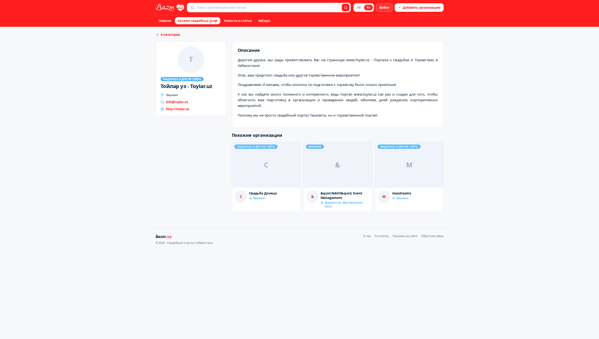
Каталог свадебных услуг (197, 21)
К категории (170, 34)
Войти (384, 7)
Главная (164, 21)
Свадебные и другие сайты (182, 79)
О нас (367, 236)
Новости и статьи (238, 21)
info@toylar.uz (177, 102)
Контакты (382, 236)
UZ (359, 7)
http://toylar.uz (177, 109)
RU (368, 7)
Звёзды (264, 21)
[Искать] (345, 7)
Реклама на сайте (405, 236)
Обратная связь (432, 236)
